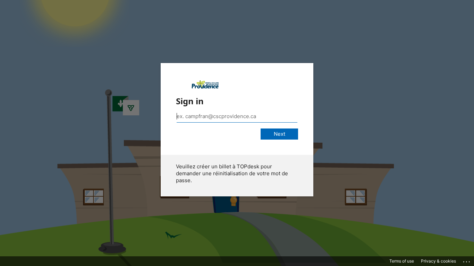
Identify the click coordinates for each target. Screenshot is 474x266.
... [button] (467, 260)
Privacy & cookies (438, 261)
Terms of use (401, 261)
